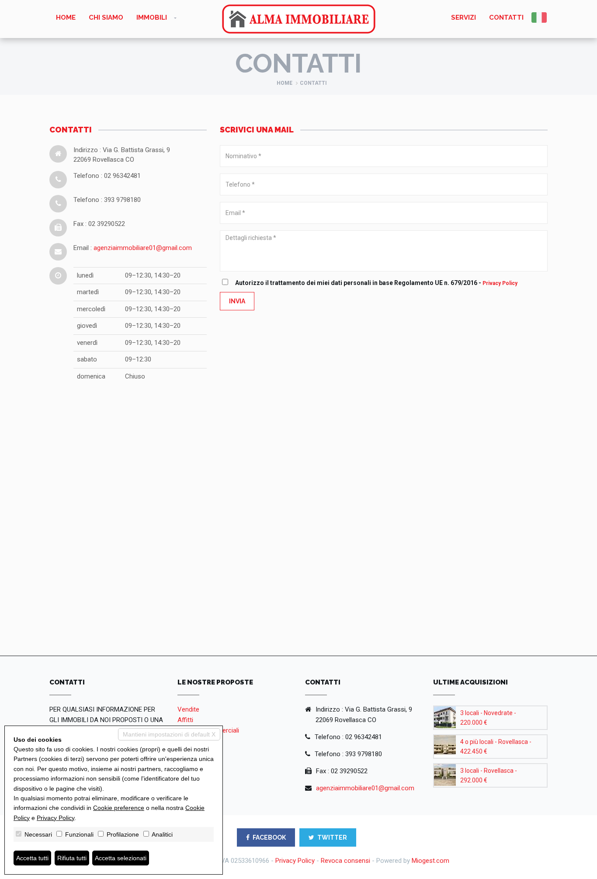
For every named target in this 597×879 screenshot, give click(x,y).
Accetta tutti (32, 858)
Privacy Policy (499, 283)
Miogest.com (430, 861)
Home (66, 17)
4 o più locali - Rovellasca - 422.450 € (495, 746)
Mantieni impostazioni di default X (169, 734)
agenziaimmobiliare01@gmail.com (143, 248)
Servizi (463, 17)
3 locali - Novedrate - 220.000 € (488, 717)
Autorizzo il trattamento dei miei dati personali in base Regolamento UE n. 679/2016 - (376, 282)
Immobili (151, 17)
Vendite (188, 709)
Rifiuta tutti (72, 858)
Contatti (506, 17)
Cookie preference (118, 807)
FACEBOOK (269, 837)
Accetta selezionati (120, 858)
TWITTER (332, 837)
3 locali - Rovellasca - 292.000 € (488, 775)
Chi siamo (106, 17)
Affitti (185, 720)
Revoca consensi (345, 861)
